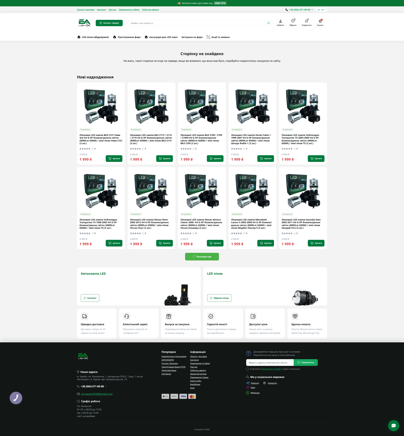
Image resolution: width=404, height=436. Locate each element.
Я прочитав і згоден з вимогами (275, 369)
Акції (192, 387)
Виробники (195, 384)
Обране (293, 22)
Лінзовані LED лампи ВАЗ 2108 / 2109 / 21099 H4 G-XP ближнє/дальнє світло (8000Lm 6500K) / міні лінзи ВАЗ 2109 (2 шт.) (201, 139)
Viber (253, 387)
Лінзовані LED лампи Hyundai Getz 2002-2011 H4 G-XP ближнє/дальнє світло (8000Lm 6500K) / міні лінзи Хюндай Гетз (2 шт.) (301, 223)
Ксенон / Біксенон (170, 363)
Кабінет (280, 25)
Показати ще (204, 256)
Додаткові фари (169, 370)
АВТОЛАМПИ (168, 360)
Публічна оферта (150, 9)
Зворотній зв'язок (198, 374)
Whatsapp (255, 392)
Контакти (101, 9)
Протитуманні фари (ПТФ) (174, 367)
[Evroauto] (84, 22)
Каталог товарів (111, 23)
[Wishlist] (124, 103)
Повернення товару (199, 377)
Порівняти (307, 22)
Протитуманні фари (129, 37)
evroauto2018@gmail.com (97, 394)
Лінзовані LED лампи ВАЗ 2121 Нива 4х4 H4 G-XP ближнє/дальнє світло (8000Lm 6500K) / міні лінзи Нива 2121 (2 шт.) (101, 139)
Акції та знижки (220, 37)
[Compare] (124, 109)
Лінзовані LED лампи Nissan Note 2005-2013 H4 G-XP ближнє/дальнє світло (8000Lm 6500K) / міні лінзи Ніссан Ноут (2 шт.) (149, 223)
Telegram (255, 383)
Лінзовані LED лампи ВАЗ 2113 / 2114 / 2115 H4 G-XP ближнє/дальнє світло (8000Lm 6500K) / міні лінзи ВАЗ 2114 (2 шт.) (151, 139)
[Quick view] (124, 97)
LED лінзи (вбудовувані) (95, 37)
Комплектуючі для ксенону (174, 356)
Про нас (112, 9)
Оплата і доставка (85, 9)
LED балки (166, 374)
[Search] (268, 23)
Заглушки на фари (192, 37)
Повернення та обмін (129, 9)
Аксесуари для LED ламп (163, 37)
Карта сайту (195, 380)
